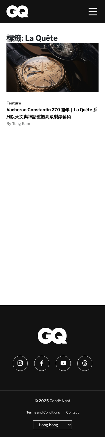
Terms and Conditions (43, 412)
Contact (72, 412)
